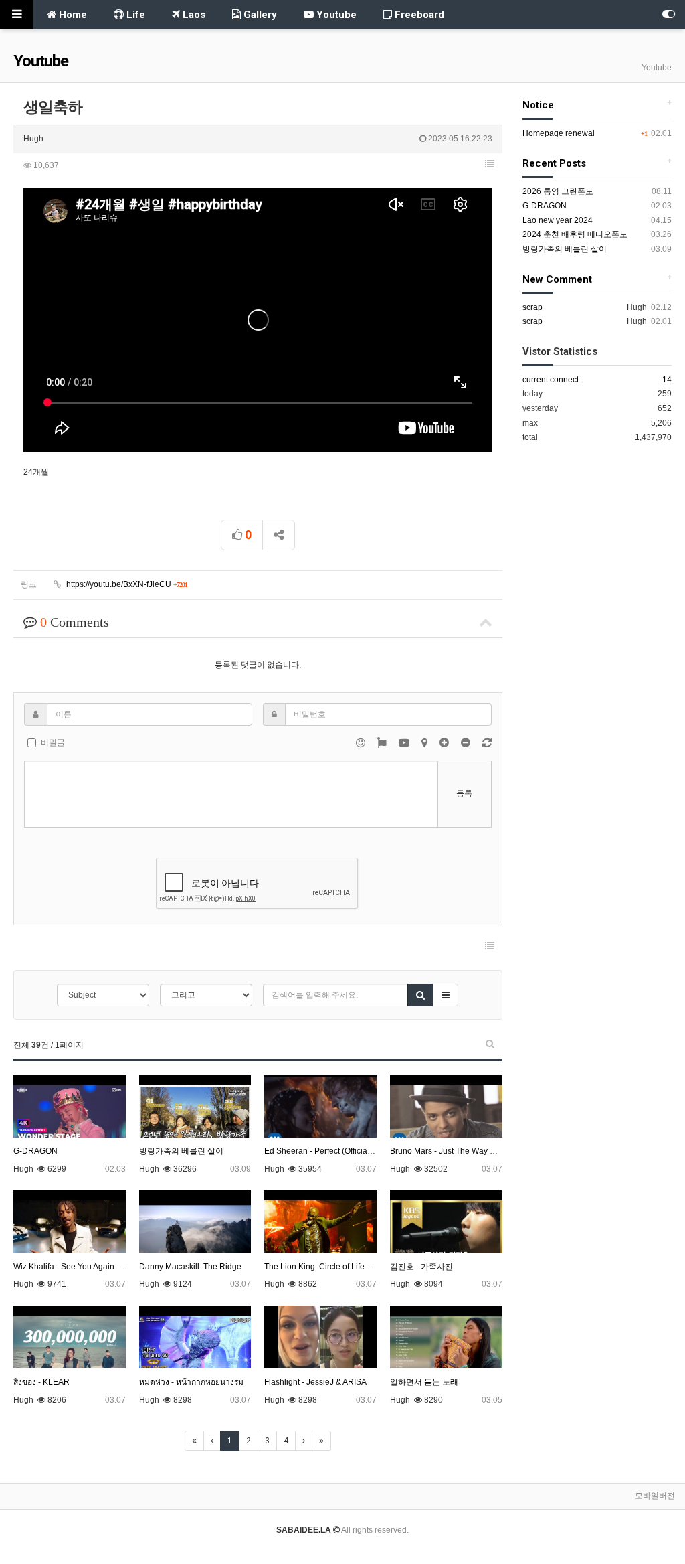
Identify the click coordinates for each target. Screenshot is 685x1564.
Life (134, 15)
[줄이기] (466, 742)
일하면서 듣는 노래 (424, 1382)
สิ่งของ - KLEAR (41, 1382)
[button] (489, 164)
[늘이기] (445, 742)
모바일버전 (655, 1495)
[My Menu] (668, 14)
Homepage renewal (558, 133)
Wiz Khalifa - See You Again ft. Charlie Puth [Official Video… (121, 1266)
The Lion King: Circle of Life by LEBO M (335, 1266)
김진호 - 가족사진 (421, 1266)
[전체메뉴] (16, 14)
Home (71, 15)
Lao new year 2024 (557, 220)
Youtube (335, 15)
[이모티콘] (361, 742)
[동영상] (405, 742)
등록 (464, 793)
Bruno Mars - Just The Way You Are (454, 1151)
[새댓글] (487, 742)
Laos (192, 15)
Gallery (259, 15)
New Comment (557, 279)
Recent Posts (554, 163)
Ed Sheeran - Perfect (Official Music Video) (341, 1151)
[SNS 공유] (278, 535)
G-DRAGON (35, 1151)
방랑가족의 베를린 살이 (181, 1151)
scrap (532, 307)
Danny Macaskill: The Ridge (190, 1266)
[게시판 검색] (490, 1043)
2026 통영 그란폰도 (557, 191)
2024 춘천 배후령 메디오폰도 (574, 234)
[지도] (425, 742)
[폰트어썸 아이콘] (383, 742)
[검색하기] (420, 995)
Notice (538, 105)
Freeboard (418, 15)
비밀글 (53, 742)
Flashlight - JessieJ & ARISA (315, 1382)
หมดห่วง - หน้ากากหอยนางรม (191, 1382)
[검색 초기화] (445, 995)
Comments (74, 622)
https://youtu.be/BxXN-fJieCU (125, 584)
